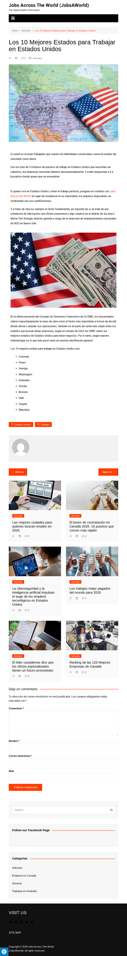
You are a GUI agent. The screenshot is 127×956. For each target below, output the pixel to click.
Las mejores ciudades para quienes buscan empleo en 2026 (32, 526)
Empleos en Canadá (24, 875)
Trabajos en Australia (24, 891)
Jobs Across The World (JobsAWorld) (49, 5)
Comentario (16, 708)
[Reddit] (32, 923)
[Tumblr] (16, 923)
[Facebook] (21, 923)
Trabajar (45, 424)
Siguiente (107, 472)
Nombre (14, 741)
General (16, 883)
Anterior (19, 472)
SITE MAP (15, 932)
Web (11, 771)
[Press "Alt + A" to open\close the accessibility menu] (4, 952)
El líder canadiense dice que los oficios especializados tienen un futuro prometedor (33, 666)
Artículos (37, 58)
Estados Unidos (22, 424)
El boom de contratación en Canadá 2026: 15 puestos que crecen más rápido (91, 526)
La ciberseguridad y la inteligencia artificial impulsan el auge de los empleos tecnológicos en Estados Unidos (33, 596)
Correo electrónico (20, 755)
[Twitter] (27, 923)
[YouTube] (11, 923)
